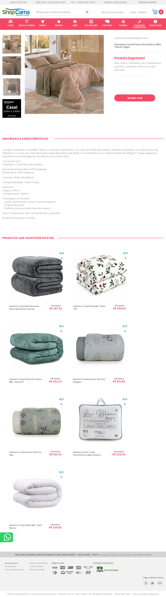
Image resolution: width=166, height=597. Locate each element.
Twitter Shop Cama (152, 583)
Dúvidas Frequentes (39, 563)
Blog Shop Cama (160, 583)
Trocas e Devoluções (14, 569)
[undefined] (64, 74)
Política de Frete (37, 569)
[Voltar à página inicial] (16, 15)
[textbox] (62, 12)
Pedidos (142, 12)
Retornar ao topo (161, 535)
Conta (133, 12)
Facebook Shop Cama (146, 583)
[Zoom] (11, 44)
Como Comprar (37, 566)
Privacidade (10, 566)
